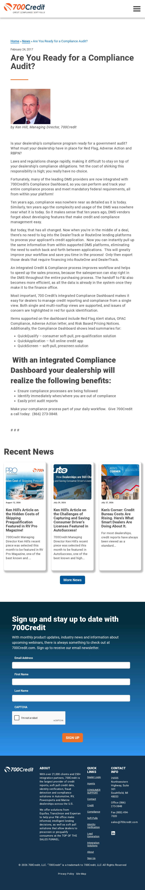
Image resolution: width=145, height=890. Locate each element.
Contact (91, 799)
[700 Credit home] (25, 9)
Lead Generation (93, 835)
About (90, 852)
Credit (90, 805)
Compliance (93, 811)
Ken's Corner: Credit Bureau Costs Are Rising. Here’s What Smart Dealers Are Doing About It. (117, 518)
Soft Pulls (92, 818)
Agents (91, 783)
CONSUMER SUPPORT (93, 791)
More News (72, 580)
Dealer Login (94, 777)
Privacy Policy (66, 873)
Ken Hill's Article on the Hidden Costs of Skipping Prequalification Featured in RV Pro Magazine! (22, 520)
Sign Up (72, 738)
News (26, 41)
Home (15, 41)
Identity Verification (93, 826)
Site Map (81, 873)
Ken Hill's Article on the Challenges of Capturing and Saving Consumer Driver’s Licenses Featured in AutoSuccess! (72, 520)
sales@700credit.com (124, 822)
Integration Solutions (93, 844)
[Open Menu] (137, 9)
